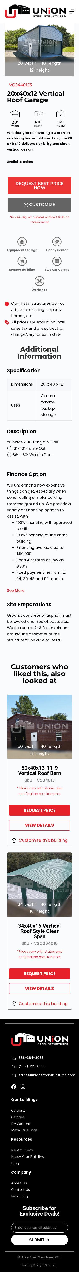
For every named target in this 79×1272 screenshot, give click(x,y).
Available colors (20, 162)
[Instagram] (22, 1086)
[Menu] (71, 11)
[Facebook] (13, 1086)
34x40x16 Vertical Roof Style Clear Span (39, 931)
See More (15, 590)
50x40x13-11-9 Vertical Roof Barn (39, 770)
